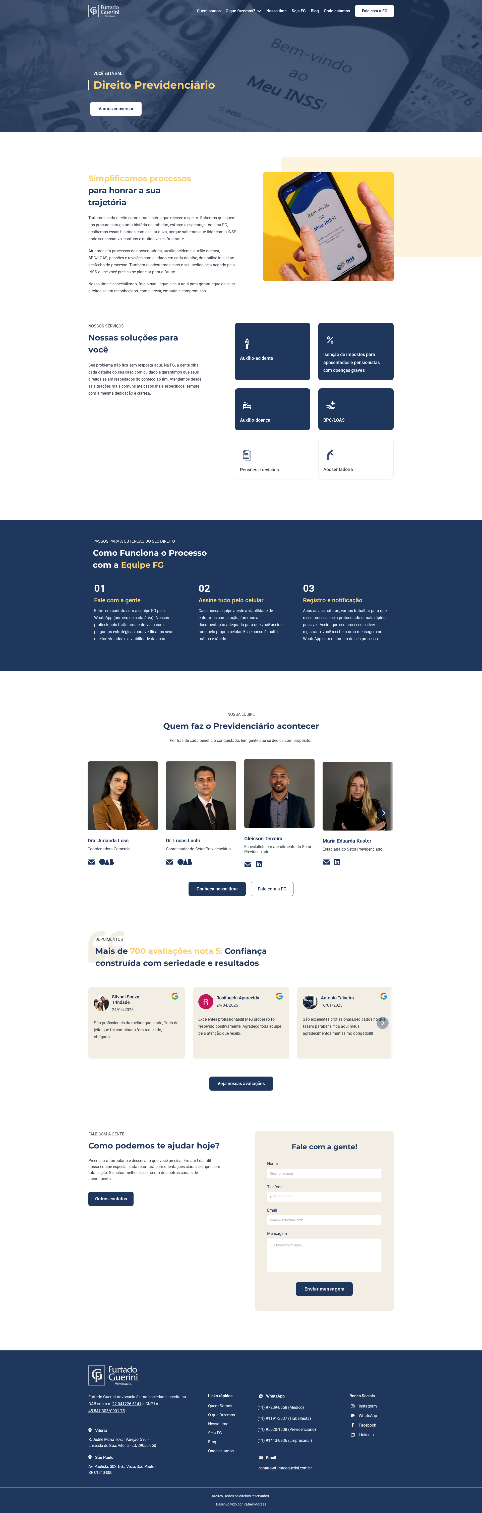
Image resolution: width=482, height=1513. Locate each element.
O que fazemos (221, 1415)
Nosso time (218, 1424)
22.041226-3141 (126, 1404)
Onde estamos (221, 1451)
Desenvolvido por (241, 1504)
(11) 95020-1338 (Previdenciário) (287, 1429)
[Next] (383, 813)
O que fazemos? (240, 11)
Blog (212, 1442)
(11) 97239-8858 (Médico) (281, 1407)
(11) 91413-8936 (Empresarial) (285, 1440)
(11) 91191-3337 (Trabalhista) (285, 1418)
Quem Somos (220, 1406)
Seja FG (215, 1433)
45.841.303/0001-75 (106, 1411)
